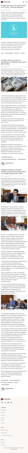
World (2, 420)
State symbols (4, 432)
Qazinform (17, 73)
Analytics (3, 417)
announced (4, 149)
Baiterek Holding (4, 380)
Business (16, 382)
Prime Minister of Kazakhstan (7, 382)
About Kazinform (4, 430)
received (15, 373)
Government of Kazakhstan (15, 380)
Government (17, 53)
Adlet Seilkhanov (9, 163)
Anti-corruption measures (6, 435)
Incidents (3, 423)
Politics (2, 412)
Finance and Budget (9, 53)
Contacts (3, 444)
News (2, 53)
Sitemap (2, 442)
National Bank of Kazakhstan (6, 157)
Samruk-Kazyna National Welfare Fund (8, 159)
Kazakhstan (3, 410)
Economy (22, 53)
